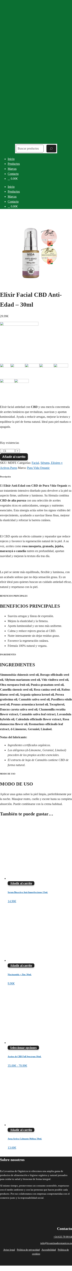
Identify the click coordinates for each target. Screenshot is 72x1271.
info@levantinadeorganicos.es (56, 1243)
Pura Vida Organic (38, 467)
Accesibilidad (48, 1249)
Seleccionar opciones (23, 1047)
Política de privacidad (28, 1249)
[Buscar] (51, 148)
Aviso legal (9, 1249)
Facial (35, 462)
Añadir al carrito (14, 456)
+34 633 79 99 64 (63, 1236)
